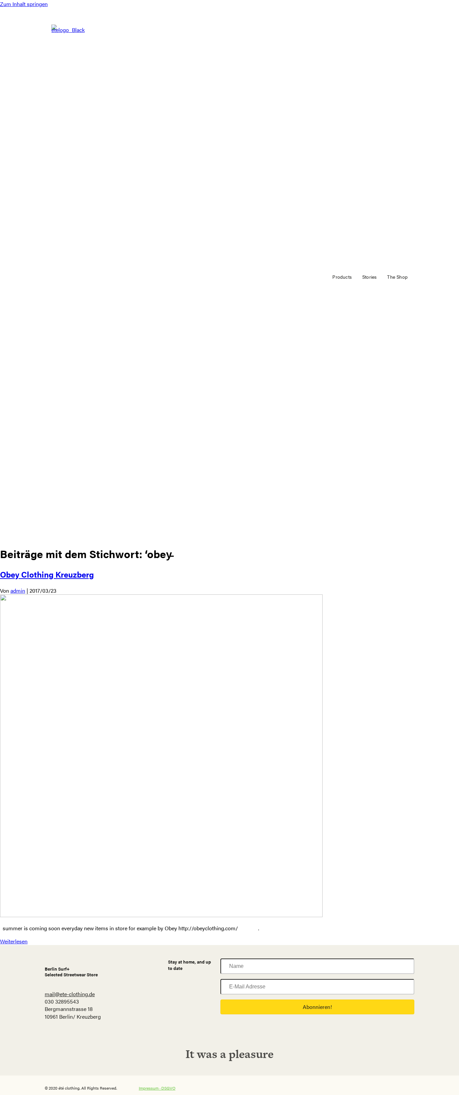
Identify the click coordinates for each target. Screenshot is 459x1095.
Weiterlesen (14, 941)
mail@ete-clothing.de (70, 994)
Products (342, 276)
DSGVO (168, 1088)
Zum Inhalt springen (24, 4)
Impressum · (150, 1088)
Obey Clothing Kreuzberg (47, 574)
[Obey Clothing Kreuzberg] (161, 915)
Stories (369, 276)
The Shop (397, 276)
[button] (317, 1007)
